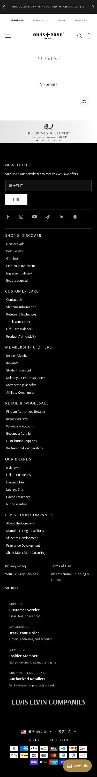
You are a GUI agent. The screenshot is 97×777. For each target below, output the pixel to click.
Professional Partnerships (24, 448)
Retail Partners (17, 418)
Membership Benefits (21, 385)
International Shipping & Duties (70, 577)
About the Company (20, 523)
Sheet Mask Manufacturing (25, 552)
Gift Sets (12, 258)
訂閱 (16, 199)
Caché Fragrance (18, 497)
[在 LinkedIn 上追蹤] (61, 216)
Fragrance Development (23, 545)
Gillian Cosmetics (18, 474)
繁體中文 (64, 731)
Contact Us (14, 299)
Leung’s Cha (14, 489)
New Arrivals (15, 243)
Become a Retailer (19, 433)
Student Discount (18, 370)
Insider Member (17, 355)
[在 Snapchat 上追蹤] (75, 216)
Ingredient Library (19, 273)
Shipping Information (21, 307)
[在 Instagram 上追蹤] (21, 216)
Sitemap (11, 587)
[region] (48, 131)
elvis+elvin (13, 467)
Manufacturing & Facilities (25, 530)
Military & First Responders (26, 377)
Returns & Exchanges (21, 314)
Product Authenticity (21, 336)
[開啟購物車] (89, 36)
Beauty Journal (17, 280)
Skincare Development (22, 538)
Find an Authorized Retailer (25, 411)
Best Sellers (14, 251)
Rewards (12, 363)
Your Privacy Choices (21, 574)
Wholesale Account (20, 426)
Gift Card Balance (19, 329)
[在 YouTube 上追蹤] (34, 216)
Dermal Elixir (15, 482)
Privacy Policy (16, 566)
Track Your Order (18, 321)
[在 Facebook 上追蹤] (7, 216)
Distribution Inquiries (21, 441)
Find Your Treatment (20, 265)
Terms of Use (61, 566)
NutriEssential (16, 504)
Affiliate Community (20, 392)
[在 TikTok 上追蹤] (48, 216)
